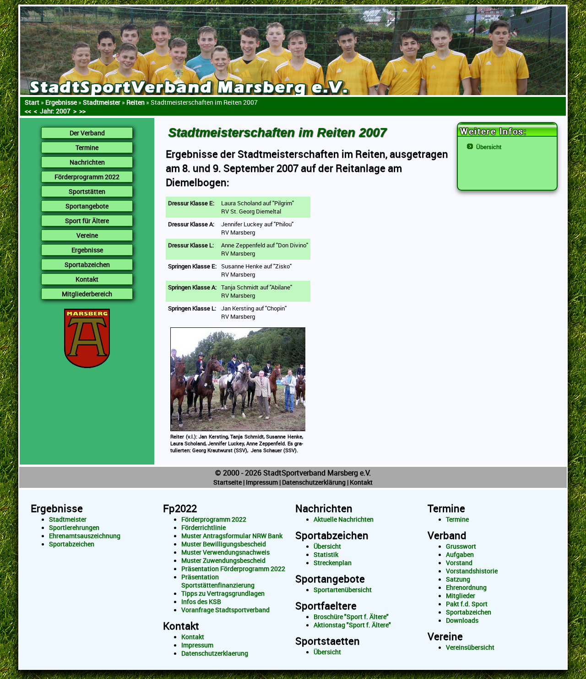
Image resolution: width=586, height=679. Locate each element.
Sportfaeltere (326, 606)
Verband (447, 535)
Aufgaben (460, 555)
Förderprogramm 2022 (213, 519)
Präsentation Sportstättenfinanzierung (218, 581)
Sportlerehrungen (74, 528)
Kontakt (361, 482)
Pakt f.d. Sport (467, 604)
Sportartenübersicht (343, 590)
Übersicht (489, 147)
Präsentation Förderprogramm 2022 (233, 569)
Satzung (458, 579)
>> (82, 111)
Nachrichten (324, 508)
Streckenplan (333, 563)
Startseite (227, 482)
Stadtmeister (68, 519)
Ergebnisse (61, 102)
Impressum (262, 482)
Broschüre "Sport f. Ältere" (351, 617)
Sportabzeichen (71, 544)
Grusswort (461, 546)
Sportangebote (330, 579)
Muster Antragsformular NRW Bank (231, 536)
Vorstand (459, 563)
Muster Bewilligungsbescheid (223, 544)
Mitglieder (460, 596)
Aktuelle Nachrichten (344, 519)
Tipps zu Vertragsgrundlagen (223, 593)
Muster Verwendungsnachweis (225, 552)
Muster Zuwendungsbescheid (223, 560)
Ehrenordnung (466, 587)
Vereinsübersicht (470, 647)
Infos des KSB (201, 602)
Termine (446, 508)
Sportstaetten (327, 641)
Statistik (326, 555)
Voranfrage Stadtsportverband (225, 610)
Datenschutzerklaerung (214, 653)
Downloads (462, 620)
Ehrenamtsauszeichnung (84, 536)
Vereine (445, 636)
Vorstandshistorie (472, 571)
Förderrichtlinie (203, 528)
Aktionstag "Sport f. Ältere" (352, 625)
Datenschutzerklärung (314, 482)
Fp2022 (180, 508)
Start (32, 102)
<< (28, 111)
